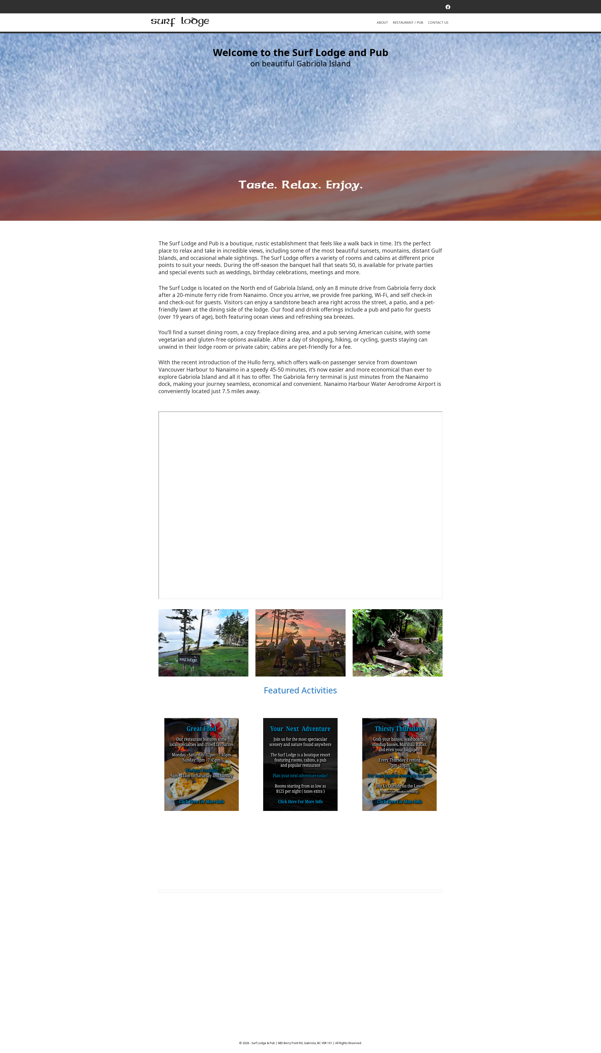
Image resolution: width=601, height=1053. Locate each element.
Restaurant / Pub (408, 22)
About (382, 22)
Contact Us (438, 22)
